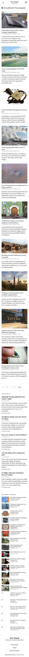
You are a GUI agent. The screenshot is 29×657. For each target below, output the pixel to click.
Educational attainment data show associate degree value (17, 627)
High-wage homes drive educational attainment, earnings (18, 586)
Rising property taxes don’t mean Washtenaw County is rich (12, 367)
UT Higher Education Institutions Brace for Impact (13, 474)
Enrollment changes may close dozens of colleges (14, 418)
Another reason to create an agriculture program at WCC (17, 566)
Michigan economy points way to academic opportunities (12, 294)
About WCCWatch (14, 650)
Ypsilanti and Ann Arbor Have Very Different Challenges (13, 331)
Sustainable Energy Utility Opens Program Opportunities (12, 31)
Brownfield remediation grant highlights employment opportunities (17, 526)
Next (19, 387)
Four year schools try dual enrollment (14, 435)
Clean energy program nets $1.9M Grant (13, 70)
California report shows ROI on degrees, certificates (18, 593)
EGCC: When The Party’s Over (18, 552)
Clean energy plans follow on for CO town (13, 148)
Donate (14, 647)
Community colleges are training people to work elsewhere (12, 222)
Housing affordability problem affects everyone (18, 573)
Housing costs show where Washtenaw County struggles (17, 580)
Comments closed (6, 413)
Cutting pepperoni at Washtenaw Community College (18, 532)
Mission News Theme (9, 654)
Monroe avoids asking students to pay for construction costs (18, 607)
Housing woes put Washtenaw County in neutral (14, 256)
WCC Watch (14, 2)
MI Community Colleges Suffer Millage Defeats (18, 539)
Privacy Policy (14, 645)
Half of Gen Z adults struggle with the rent (17, 559)
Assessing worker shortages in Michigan (18, 620)
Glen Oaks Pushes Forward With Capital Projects (18, 614)
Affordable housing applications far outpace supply (13, 398)
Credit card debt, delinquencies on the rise (14, 111)
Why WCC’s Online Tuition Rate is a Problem (18, 600)
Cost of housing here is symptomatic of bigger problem (14, 186)
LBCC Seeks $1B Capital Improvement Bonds (16, 545)
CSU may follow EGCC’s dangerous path (13, 454)
